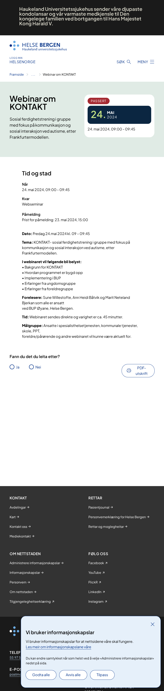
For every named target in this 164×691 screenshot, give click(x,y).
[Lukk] (152, 624)
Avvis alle (73, 674)
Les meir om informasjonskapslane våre (58, 646)
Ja (17, 367)
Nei (38, 367)
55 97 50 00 (19, 657)
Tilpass (102, 674)
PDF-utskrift (142, 370)
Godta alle (41, 674)
